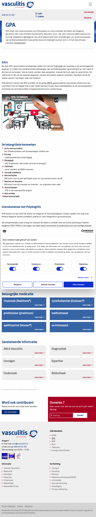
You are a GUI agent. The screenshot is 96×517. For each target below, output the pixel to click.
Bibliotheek (8, 483)
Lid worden (89, 12)
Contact (55, 468)
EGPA (54, 435)
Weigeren (17, 285)
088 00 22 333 (8, 15)
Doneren (88, 18)
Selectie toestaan (48, 285)
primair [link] (27, 37)
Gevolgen (8, 474)
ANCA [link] (49, 83)
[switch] (36, 269)
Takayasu (56, 447)
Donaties (55, 471)
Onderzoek (8, 480)
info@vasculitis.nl (20, 444)
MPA (53, 441)
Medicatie (8, 471)
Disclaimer (29, 506)
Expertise (8, 477)
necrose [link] (58, 66)
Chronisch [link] (8, 160)
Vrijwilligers (57, 486)
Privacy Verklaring (59, 489)
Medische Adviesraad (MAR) (64, 477)
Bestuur (55, 474)
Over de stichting (59, 483)
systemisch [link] (20, 43)
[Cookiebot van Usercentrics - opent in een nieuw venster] (83, 231)
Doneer (80, 415)
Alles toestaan (78, 285)
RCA (53, 444)
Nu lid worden (11, 412)
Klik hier (53, 409)
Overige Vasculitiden (61, 450)
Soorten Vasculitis (12, 468)
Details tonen (83, 277)
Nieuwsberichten (11, 486)
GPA (53, 438)
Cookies (20, 506)
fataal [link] (29, 157)
